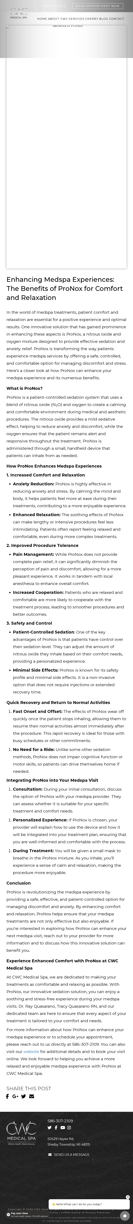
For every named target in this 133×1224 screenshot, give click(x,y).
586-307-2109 (60, 1121)
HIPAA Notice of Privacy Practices (85, 1212)
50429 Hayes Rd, (61, 1139)
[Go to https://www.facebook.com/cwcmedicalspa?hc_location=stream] (56, 1128)
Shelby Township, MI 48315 (69, 1144)
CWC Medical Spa (46, 1209)
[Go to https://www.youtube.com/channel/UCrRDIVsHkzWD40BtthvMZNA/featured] (62, 1128)
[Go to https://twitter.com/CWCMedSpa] (50, 1128)
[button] (7, 1096)
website (31, 1051)
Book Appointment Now (98, 6)
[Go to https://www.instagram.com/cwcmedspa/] (69, 1128)
